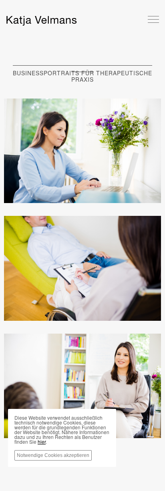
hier (42, 441)
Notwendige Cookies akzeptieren (53, 455)
